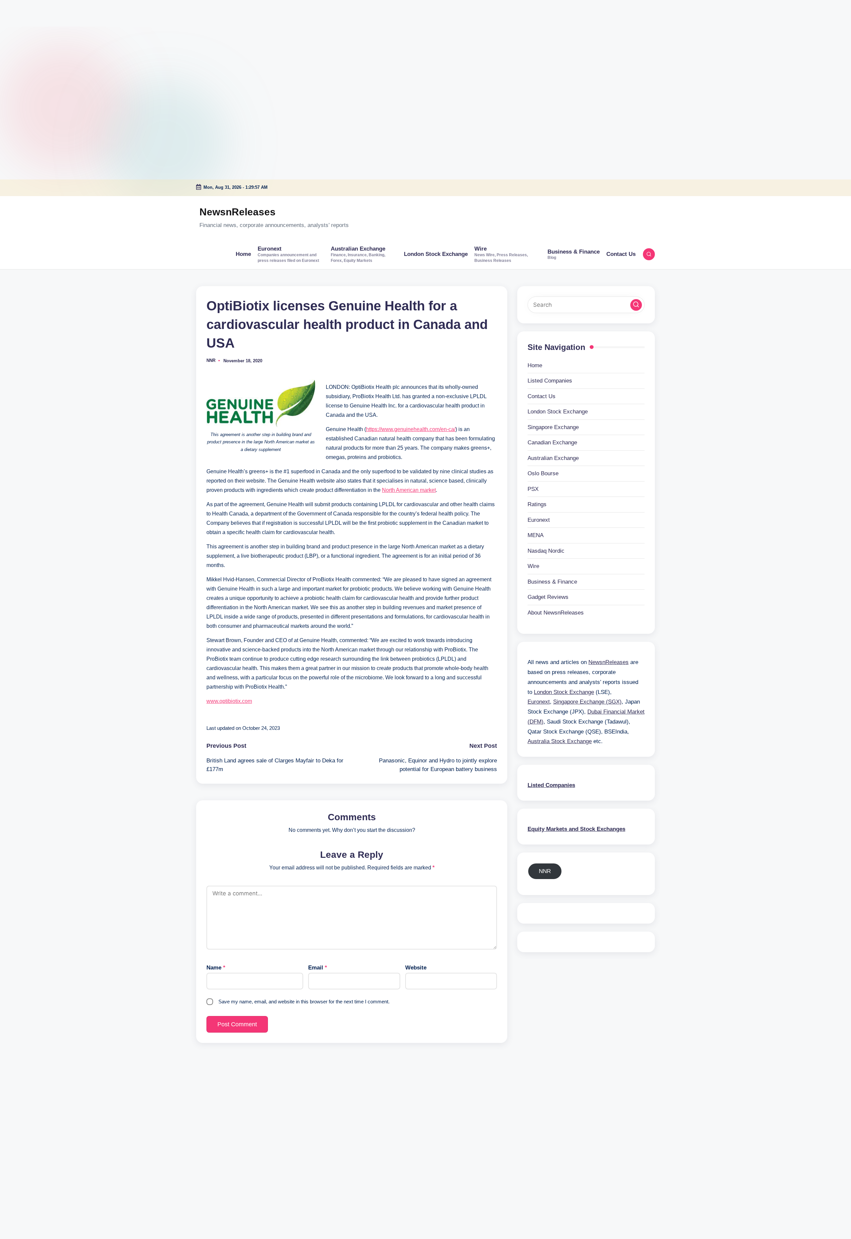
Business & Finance (552, 581)
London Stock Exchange (558, 411)
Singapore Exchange (553, 427)
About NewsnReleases (556, 612)
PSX (533, 489)
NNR (545, 871)
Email (317, 967)
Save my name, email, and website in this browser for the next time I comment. (304, 1001)
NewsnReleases (237, 211)
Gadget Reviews (548, 597)
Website (415, 967)
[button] (636, 304)
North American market (409, 490)
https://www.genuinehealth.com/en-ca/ (410, 429)
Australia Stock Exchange (560, 741)
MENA (536, 535)
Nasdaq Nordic (546, 550)
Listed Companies (550, 381)
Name (215, 967)
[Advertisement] (41, 41)
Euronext (539, 519)
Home (535, 365)
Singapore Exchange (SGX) (587, 702)
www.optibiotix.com (229, 701)
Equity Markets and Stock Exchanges (576, 829)
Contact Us (541, 396)
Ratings (537, 504)
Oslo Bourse (543, 473)
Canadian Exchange (552, 442)
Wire (533, 566)
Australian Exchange (553, 458)
